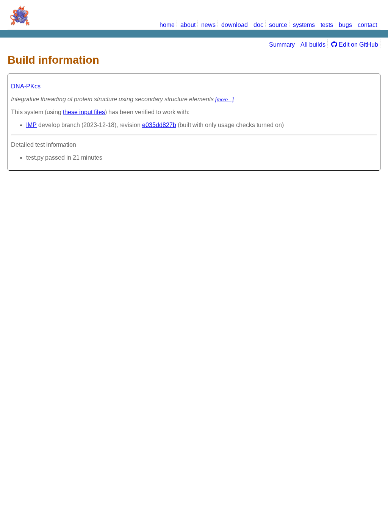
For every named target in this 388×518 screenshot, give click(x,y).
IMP (31, 125)
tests (327, 25)
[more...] (224, 99)
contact (367, 25)
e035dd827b (159, 125)
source (278, 25)
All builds (312, 44)
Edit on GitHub (357, 44)
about (188, 25)
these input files (84, 112)
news (208, 25)
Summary (282, 44)
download (234, 25)
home (167, 25)
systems (304, 25)
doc (258, 25)
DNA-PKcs (26, 86)
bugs (345, 25)
